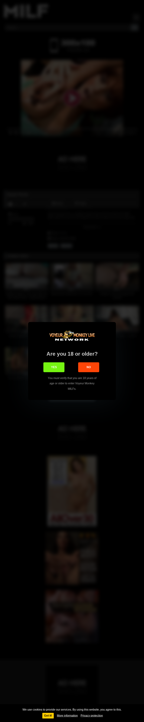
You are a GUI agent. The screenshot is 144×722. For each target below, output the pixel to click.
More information (67, 715)
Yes (54, 367)
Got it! (48, 715)
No (89, 367)
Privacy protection (92, 715)
